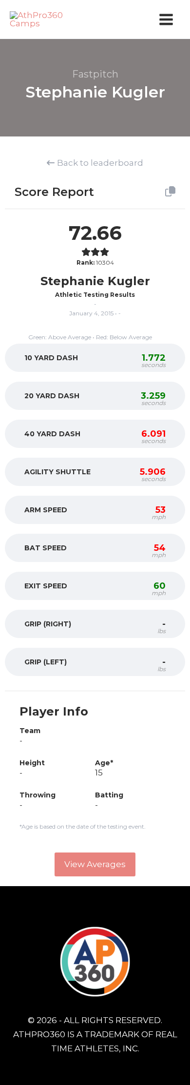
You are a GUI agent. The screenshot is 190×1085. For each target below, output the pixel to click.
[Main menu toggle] (166, 19)
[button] (95, 864)
